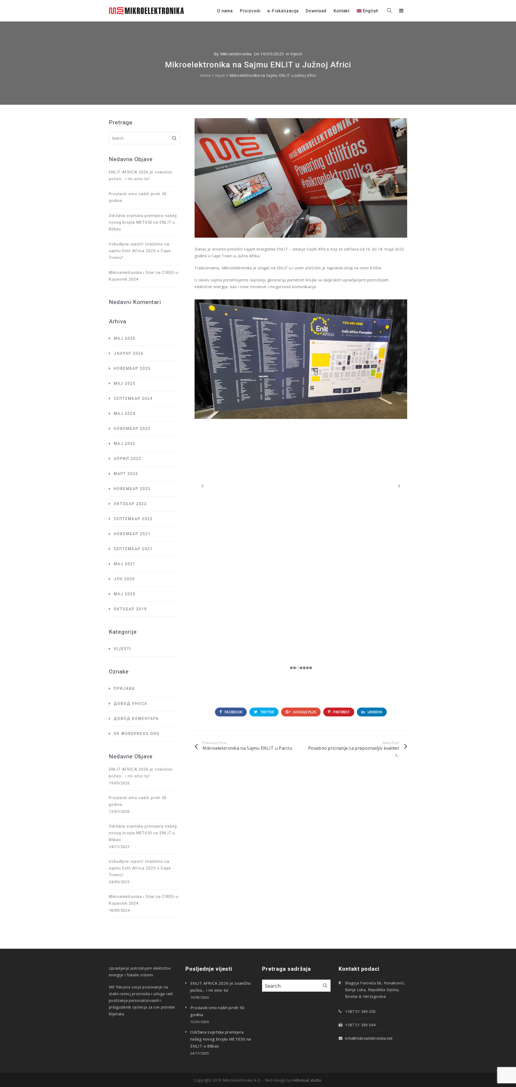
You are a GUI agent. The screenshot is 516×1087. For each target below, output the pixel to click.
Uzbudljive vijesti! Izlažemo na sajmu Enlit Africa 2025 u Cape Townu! (140, 251)
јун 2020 (124, 579)
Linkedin (374, 712)
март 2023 (126, 474)
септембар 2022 (133, 519)
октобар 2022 (130, 504)
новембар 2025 (132, 368)
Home (205, 75)
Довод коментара (136, 718)
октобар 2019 (130, 609)
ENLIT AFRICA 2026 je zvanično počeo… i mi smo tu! (141, 175)
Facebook (233, 712)
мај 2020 (124, 594)
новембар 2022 (132, 489)
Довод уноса (130, 703)
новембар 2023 (132, 428)
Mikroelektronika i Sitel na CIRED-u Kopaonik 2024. (143, 276)
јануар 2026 (129, 353)
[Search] (174, 138)
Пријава (124, 688)
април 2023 (127, 458)
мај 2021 (124, 564)
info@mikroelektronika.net (369, 1038)
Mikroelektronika (236, 53)
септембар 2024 (133, 398)
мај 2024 (124, 413)
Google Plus (304, 712)
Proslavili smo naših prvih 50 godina (138, 197)
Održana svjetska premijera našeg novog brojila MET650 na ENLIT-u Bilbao (143, 222)
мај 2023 (124, 443)
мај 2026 (124, 338)
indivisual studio (306, 1080)
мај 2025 (124, 383)
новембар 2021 (132, 534)
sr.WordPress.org (137, 733)
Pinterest (341, 712)
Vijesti (296, 53)
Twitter (266, 712)
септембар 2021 (133, 549)
